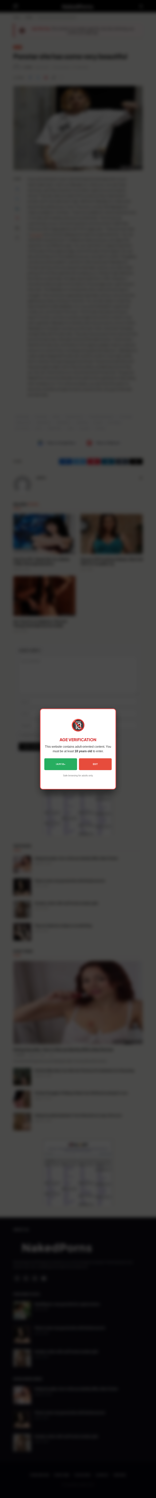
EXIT (95, 764)
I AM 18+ (61, 764)
